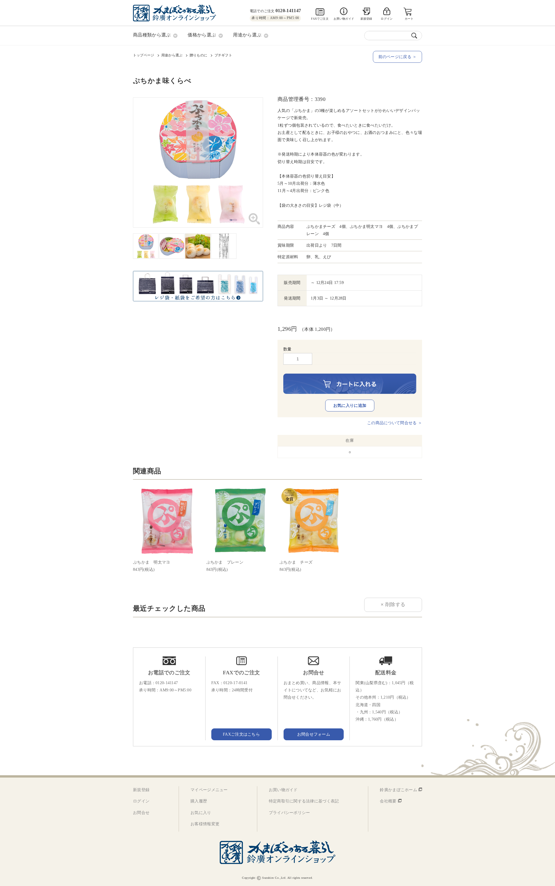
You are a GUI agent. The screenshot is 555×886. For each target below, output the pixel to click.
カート (409, 18)
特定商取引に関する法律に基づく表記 (304, 801)
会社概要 (388, 801)
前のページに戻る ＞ (397, 57)
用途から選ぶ (171, 55)
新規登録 (366, 18)
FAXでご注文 (319, 18)
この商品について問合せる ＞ (394, 423)
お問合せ (141, 813)
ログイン (141, 801)
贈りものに (198, 55)
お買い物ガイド (344, 18)
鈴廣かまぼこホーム (398, 790)
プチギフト (223, 55)
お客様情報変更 (204, 824)
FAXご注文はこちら (241, 734)
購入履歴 (198, 801)
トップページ (143, 55)
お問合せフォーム (313, 734)
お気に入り (200, 813)
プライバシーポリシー (289, 813)
